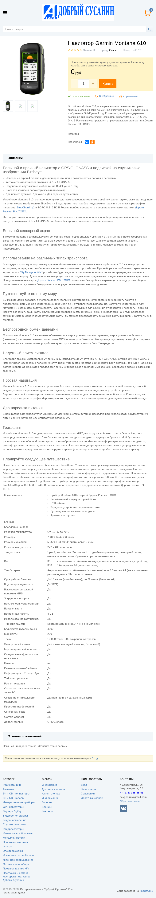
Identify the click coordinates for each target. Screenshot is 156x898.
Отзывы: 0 (89, 50)
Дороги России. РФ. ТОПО (53, 280)
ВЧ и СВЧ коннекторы (16, 793)
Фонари (8, 846)
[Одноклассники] (92, 142)
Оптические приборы (16, 864)
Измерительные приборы (19, 802)
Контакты (47, 811)
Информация (50, 797)
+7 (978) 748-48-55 (131, 792)
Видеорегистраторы (15, 815)
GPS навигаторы (13, 806)
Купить (108, 83)
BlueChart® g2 (26, 207)
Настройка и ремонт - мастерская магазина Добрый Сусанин (16, 876)
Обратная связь (130, 801)
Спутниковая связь (14, 824)
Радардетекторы (13, 828)
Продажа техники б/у (16, 868)
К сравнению (130, 96)
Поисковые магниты (15, 842)
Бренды (47, 806)
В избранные (106, 96)
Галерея (47, 802)
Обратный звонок (92, 797)
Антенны (8, 789)
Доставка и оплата (53, 789)
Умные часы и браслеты (18, 833)
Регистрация (88, 789)
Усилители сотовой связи (18, 855)
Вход (95, 758)
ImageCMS (146, 890)
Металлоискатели (14, 837)
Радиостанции (12, 784)
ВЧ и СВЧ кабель (13, 797)
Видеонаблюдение (14, 819)
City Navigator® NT (31, 272)
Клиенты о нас (51, 793)
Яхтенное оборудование (18, 859)
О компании (49, 784)
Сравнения (88, 793)
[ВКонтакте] (87, 142)
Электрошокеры (13, 850)
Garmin (113, 50)
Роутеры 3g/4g (12, 811)
